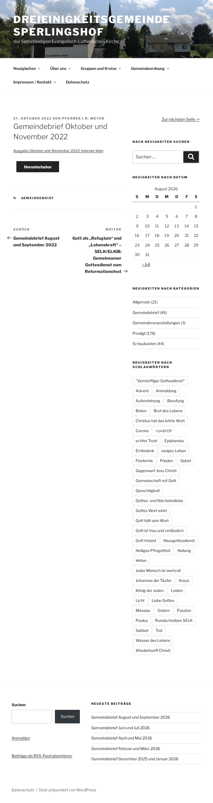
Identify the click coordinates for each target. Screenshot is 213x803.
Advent (142, 390)
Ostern (164, 610)
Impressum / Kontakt (32, 82)
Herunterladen (37, 166)
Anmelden (21, 738)
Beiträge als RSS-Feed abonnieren (42, 755)
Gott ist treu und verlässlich (160, 530)
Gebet (185, 460)
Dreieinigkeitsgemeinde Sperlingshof (91, 25)
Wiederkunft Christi (153, 650)
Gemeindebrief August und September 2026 (130, 717)
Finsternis (144, 460)
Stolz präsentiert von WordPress (67, 789)
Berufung (175, 400)
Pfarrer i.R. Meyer (83, 118)
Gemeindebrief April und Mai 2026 (121, 738)
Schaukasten (144, 343)
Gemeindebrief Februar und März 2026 (125, 748)
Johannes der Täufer (154, 580)
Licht (140, 600)
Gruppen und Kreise (98, 68)
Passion (184, 610)
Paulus (142, 620)
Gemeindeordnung (148, 68)
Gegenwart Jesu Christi (156, 470)
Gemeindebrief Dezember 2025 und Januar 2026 (134, 758)
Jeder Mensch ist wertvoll (158, 570)
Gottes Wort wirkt (151, 510)
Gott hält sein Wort (152, 520)
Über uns (58, 68)
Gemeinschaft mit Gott (156, 480)
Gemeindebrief (37, 198)
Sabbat (142, 630)
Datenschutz (77, 82)
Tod (159, 630)
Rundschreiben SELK (174, 620)
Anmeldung (166, 390)
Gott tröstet (146, 540)
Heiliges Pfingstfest (153, 550)
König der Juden (150, 590)
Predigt (139, 333)
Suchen (19, 704)
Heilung (184, 550)
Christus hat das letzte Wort (160, 420)
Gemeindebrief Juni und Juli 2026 (120, 727)
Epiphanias (174, 440)
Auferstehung (148, 400)
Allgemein (141, 302)
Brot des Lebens (168, 410)
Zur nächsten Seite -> (181, 119)
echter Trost (146, 440)
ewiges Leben (173, 450)
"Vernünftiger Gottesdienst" (160, 380)
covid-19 (163, 430)
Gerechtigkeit (148, 490)
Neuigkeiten (24, 68)
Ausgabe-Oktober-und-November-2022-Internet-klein (58, 151)
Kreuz (184, 580)
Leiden (177, 590)
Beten (141, 410)
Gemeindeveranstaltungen (156, 322)
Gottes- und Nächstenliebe (159, 500)
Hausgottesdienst (179, 540)
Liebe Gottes (163, 600)
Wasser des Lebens (153, 640)
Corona (142, 430)
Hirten (141, 560)
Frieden (166, 460)
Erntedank (145, 450)
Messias (143, 610)
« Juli (146, 264)
